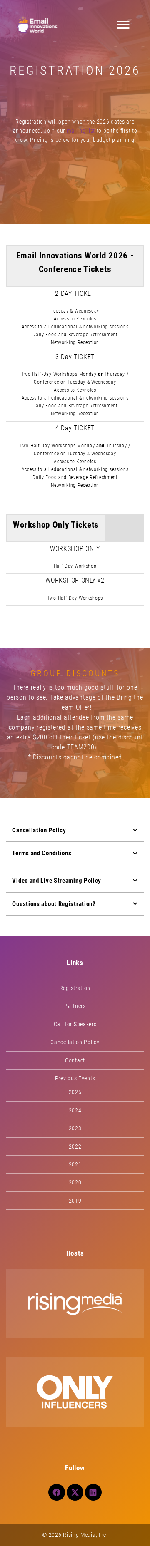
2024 (75, 1110)
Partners (75, 1006)
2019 (75, 1200)
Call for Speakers (75, 1024)
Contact (75, 1060)
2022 (75, 1146)
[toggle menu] (123, 25)
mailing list (81, 130)
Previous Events (75, 1078)
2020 (75, 1182)
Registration (75, 988)
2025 (75, 1092)
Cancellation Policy (74, 1042)
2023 (75, 1128)
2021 (75, 1164)
